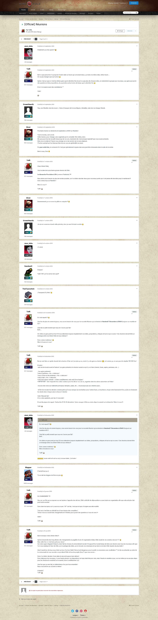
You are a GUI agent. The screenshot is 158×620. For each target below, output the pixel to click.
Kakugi (39, 32)
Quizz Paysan (33, 13)
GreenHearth (28, 104)
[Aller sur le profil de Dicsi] (28, 133)
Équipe (98, 13)
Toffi (30, 30)
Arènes (60, 13)
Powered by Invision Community (79, 617)
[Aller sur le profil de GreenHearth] (28, 110)
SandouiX (28, 266)
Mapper (28, 467)
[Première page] (21, 39)
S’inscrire (134, 3)
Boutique (82, 13)
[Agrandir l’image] (55, 50)
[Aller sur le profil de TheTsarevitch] (28, 295)
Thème (82, 615)
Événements (50, 13)
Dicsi (28, 127)
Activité (33, 10)
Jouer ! (42, 13)
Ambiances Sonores (71, 13)
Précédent (27, 39)
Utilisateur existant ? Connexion (117, 3)
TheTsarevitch (28, 289)
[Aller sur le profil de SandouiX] (28, 272)
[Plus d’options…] (136, 46)
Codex (42, 10)
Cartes (51, 10)
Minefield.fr (22, 13)
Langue (75, 615)
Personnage (62, 10)
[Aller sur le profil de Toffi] (23, 31)
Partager (120, 31)
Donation (90, 13)
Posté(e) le (45, 46)
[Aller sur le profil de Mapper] (28, 473)
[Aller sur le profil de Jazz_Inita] (28, 52)
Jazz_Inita (28, 46)
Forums (23, 10)
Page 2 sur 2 (43, 39)
